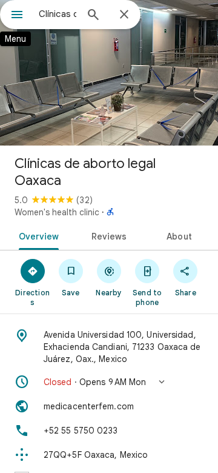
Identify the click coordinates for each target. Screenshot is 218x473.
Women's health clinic (57, 212)
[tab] (36, 235)
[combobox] (57, 14)
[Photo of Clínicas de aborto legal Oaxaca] (109, 73)
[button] (109, 382)
